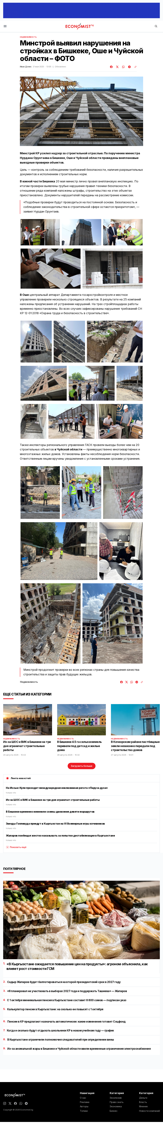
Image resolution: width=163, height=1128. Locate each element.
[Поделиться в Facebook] (111, 67)
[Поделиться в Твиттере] (117, 67)
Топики (84, 1111)
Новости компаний (149, 1111)
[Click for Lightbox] (40, 232)
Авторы (84, 1106)
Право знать (117, 1102)
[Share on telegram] (129, 67)
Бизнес (113, 1111)
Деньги (143, 1098)
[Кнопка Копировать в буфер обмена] (134, 67)
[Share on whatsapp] (123, 67)
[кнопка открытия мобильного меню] (5, 26)
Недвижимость (28, 37)
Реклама (84, 1102)
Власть (143, 1102)
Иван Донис (26, 67)
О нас (83, 1098)
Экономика (116, 1106)
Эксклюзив (116, 1098)
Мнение (143, 1106)
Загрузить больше (81, 766)
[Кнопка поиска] (156, 26)
